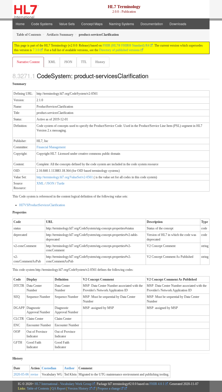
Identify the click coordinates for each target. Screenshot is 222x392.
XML (52, 62)
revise (34, 374)
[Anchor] (151, 75)
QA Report (58, 388)
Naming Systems (121, 23)
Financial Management (51, 147)
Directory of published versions (119, 50)
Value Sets (67, 23)
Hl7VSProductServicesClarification (42, 205)
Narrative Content (28, 62)
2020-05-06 (21, 374)
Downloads (177, 23)
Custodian (49, 368)
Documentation (152, 23)
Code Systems (42, 23)
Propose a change (109, 388)
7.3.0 (36, 50)
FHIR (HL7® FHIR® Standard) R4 (126, 45)
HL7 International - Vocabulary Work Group (63, 384)
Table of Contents (38, 388)
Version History (78, 388)
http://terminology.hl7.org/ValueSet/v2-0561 (65, 177)
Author (69, 368)
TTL (84, 62)
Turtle (60, 183)
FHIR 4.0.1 (156, 384)
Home (20, 23)
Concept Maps (92, 23)
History (100, 62)
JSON (68, 62)
